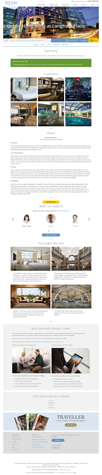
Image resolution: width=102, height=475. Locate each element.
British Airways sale (21, 64)
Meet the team (51, 235)
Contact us (15, 449)
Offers (14, 442)
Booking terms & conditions (54, 463)
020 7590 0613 (64, 211)
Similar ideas (65, 44)
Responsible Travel (38, 447)
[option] (27, 220)
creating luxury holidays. (39, 342)
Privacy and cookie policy (36, 463)
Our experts (56, 44)
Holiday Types (16, 439)
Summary (35, 44)
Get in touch (51, 408)
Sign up (58, 440)
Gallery (43, 44)
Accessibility (68, 463)
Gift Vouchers (36, 444)
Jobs (13, 447)
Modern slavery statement (51, 465)
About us (15, 444)
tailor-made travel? (57, 342)
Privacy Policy (57, 472)
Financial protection (80, 463)
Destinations (16, 437)
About (49, 44)
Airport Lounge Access (39, 439)
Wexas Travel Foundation (40, 442)
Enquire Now (51, 202)
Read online (71, 425)
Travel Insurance (37, 437)
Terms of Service (68, 472)
